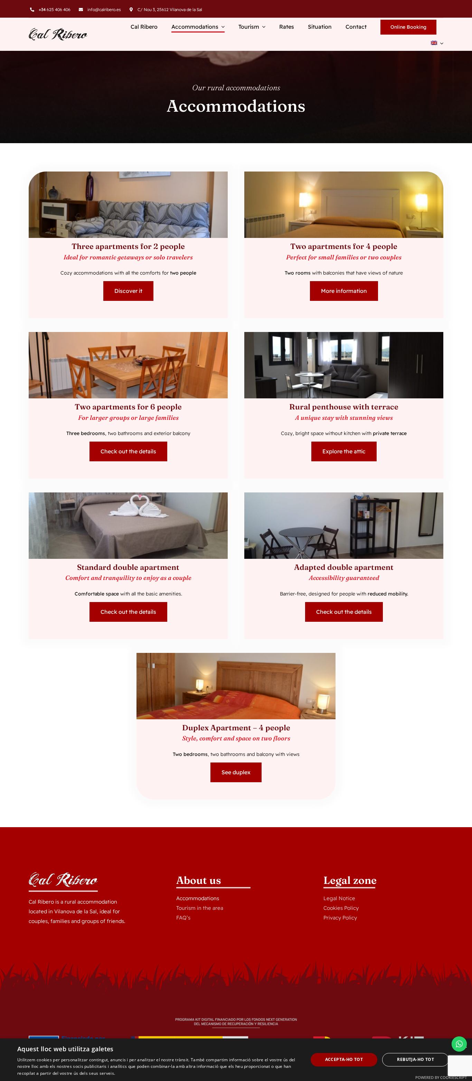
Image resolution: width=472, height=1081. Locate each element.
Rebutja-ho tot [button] (415, 1059)
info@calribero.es (104, 9)
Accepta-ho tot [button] (344, 1059)
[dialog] (236, 1059)
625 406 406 (54, 9)
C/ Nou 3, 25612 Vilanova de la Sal (170, 9)
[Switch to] (437, 43)
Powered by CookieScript (441, 1077)
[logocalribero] (58, 30)
